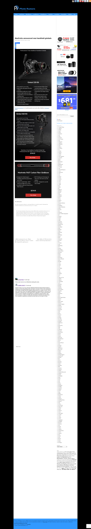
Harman (59, 225)
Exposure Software (61, 203)
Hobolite (59, 229)
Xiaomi (59, 426)
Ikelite (59, 236)
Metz (59, 294)
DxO (59, 193)
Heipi (59, 228)
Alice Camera (60, 139)
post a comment (34, 205)
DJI (58, 188)
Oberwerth (60, 320)
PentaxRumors (44, 14)
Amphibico (60, 143)
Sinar (59, 380)
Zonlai (59, 441)
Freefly (59, 208)
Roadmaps (66, 465)
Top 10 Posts (60, 405)
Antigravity (60, 144)
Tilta (59, 402)
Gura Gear (60, 221)
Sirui (59, 381)
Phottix (59, 340)
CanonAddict (63, 14)
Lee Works (60, 268)
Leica (59, 269)
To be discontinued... (65, 466)
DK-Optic (60, 191)
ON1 (59, 324)
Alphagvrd (60, 141)
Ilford (59, 237)
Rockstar (59, 361)
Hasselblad (60, 227)
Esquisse (59, 200)
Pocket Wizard (60, 342)
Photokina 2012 (72, 462)
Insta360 (59, 240)
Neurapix (60, 308)
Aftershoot (60, 133)
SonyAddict (56, 14)
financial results (60, 455)
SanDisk (59, 370)
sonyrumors (71, 465)
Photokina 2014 (60, 463)
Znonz (59, 439)
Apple (59, 145)
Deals (59, 185)
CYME (59, 184)
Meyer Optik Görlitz (62, 297)
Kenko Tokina (60, 250)
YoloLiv (59, 431)
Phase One (60, 337)
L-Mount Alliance (71, 458)
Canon (59, 171)
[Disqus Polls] (33, 260)
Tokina (59, 404)
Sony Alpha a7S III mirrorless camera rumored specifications (43, 239)
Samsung (59, 368)
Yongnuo (60, 433)
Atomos (59, 155)
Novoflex (60, 318)
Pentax (59, 334)
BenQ (59, 159)
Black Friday (72, 451)
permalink (17, 205)
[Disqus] (33, 294)
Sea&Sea (59, 373)
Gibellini (59, 216)
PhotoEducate (60, 338)
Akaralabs (60, 137)
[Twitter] (33, 45)
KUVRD (59, 261)
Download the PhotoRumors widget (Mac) (20, 523)
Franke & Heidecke (61, 207)
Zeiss (59, 434)
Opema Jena (60, 325)
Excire (59, 201)
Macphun (60, 284)
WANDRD (60, 421)
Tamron (59, 396)
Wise (59, 425)
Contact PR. (29, 524)
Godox (59, 219)
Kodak (59, 254)
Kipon (59, 253)
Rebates (62, 465)
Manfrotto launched (19, 108)
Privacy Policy (45, 521)
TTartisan (60, 410)
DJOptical (60, 189)
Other (59, 326)
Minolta (59, 298)
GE (58, 215)
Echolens (60, 196)
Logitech (59, 280)
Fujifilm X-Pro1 (72, 455)
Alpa (59, 140)
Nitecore (59, 314)
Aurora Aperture (61, 156)
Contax (59, 180)
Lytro (59, 282)
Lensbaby (60, 273)
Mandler (59, 286)
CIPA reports (72, 453)
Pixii (59, 341)
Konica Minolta (61, 258)
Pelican (59, 333)
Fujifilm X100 (59, 457)
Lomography (60, 281)
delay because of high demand (61, 454)
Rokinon (59, 362)
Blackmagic (60, 161)
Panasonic (60, 330)
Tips (74, 14)
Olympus (59, 321)
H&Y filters (60, 223)
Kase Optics (60, 249)
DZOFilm (60, 195)
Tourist (59, 409)
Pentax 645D (59, 461)
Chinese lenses (66, 453)
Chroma (59, 177)
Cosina (59, 183)
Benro (59, 160)
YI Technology (61, 430)
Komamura (60, 257)
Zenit (59, 437)
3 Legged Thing (61, 127)
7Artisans (60, 128)
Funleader (60, 212)
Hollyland (60, 232)
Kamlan (59, 248)
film (76, 454)
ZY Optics (60, 442)
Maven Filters (60, 289)
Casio (59, 173)
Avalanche (60, 157)
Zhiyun (59, 438)
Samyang (60, 369)
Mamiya (59, 285)
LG (58, 276)
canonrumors (60, 453)
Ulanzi (59, 411)
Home (16, 14)
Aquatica (59, 147)
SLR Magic (60, 385)
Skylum (59, 384)
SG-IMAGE (60, 376)
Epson (59, 197)
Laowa (59, 265)
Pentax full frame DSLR (64, 461)
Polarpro (59, 346)
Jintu (59, 244)
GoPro (59, 220)
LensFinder (21, 14)
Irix (58, 241)
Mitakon (59, 302)
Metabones (60, 293)
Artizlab (59, 151)
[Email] (33, 47)
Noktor (59, 316)
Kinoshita (60, 252)
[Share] (33, 48)
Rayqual (59, 357)
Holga (59, 230)
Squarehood (60, 394)
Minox (59, 300)
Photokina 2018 (71, 463)
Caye (59, 175)
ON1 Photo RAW (69, 459)
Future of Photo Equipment (63, 213)
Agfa (59, 135)
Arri (59, 149)
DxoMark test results (72, 454)
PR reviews (60, 349)
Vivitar (59, 418)
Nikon (59, 310)
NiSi (59, 312)
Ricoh (59, 360)
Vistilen (59, 417)
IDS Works (60, 234)
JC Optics (60, 242)
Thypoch (59, 401)
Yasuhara (59, 429)
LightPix (59, 278)
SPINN (59, 393)
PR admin (18, 40)
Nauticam (60, 306)
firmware (66, 455)
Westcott (59, 422)
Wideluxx (60, 423)
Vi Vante (59, 414)
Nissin (59, 313)
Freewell (59, 209)
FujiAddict (50, 14)
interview (69, 457)
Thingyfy (60, 398)
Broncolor (60, 165)
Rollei (59, 364)
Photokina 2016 (66, 463)
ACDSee (59, 129)
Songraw (59, 389)
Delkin (59, 187)
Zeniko (59, 435)
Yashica (59, 427)
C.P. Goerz (60, 167)
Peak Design (60, 332)
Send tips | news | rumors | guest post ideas (64, 123)
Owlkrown (60, 329)
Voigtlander (60, 419)
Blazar (59, 163)
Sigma (59, 378)
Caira (59, 168)
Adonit (59, 132)
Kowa (59, 260)
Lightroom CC (59, 459)
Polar (59, 344)
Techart (59, 397)
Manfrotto (26, 204)
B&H (16, 109)
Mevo (59, 296)
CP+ (75, 453)
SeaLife (59, 374)
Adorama (47, 108)
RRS (59, 366)
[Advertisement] (33, 26)
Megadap (60, 290)
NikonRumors (28, 14)
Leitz (59, 270)
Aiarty (59, 136)
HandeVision (60, 224)
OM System (60, 322)
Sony (59, 392)
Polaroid (59, 345)
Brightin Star (60, 164)
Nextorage (60, 309)
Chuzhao (59, 179)
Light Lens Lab (61, 277)
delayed (68, 454)
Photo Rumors (27, 9)
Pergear (59, 336)
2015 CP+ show (62, 451)
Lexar (59, 274)
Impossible (60, 238)
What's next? (59, 469)
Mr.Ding (59, 305)
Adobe (59, 131)
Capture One (60, 172)
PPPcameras (60, 348)
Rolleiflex (60, 365)
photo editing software (65, 462)
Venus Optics (60, 413)
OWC (59, 328)
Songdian (60, 388)
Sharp (59, 377)
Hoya (59, 233)
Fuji (59, 211)
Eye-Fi (59, 204)
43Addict (70, 14)
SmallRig (60, 386)
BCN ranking (67, 451)
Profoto (59, 352)
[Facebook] (33, 44)
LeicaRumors (36, 14)
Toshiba (59, 407)
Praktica (59, 350)
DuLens (59, 192)
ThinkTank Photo (61, 400)
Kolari (59, 256)
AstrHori (59, 153)
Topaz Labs (60, 406)
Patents (74, 460)
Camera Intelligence (61, 169)
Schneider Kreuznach (62, 372)
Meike (59, 292)
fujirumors (65, 457)
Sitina (59, 382)
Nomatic (59, 317)
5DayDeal (58, 451)
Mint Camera (60, 301)
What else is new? (69, 469)
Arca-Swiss (60, 148)
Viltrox (59, 415)
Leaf (59, 266)
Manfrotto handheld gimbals (37, 204)
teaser (58, 466)
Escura (59, 199)
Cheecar (59, 176)
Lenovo (59, 272)
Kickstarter (60, 458)
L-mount (65, 458)
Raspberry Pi (60, 356)
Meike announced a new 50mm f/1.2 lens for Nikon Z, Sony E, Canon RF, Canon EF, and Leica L (24, 240)
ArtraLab (59, 152)
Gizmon (59, 217)
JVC (59, 246)
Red (59, 358)
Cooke (59, 181)
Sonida (59, 390)
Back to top (18, 346)
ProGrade (60, 353)
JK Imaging (60, 245)
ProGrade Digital (61, 354)
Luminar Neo (64, 459)
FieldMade (60, 205)
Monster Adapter (61, 304)
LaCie (59, 262)
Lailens (59, 264)
